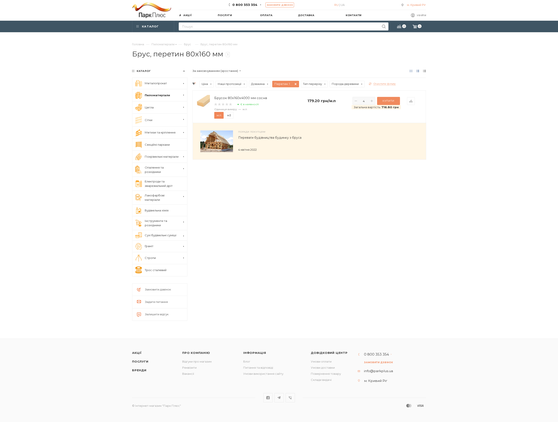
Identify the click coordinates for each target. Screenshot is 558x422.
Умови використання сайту (263, 373)
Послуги (140, 361)
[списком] (418, 70)
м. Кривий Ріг (416, 5)
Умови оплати (321, 361)
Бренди (139, 370)
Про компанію (196, 352)
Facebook (268, 397)
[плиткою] (411, 70)
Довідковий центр (329, 352)
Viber (290, 397)
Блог (246, 361)
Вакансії (188, 373)
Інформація (254, 352)
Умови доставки (323, 367)
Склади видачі (321, 379)
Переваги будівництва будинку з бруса (269, 138)
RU (336, 5)
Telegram (279, 397)
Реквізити (189, 367)
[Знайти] (383, 26)
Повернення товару (326, 373)
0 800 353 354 (244, 5)
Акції (137, 352)
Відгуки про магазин (197, 361)
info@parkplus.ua (378, 371)
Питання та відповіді (258, 367)
